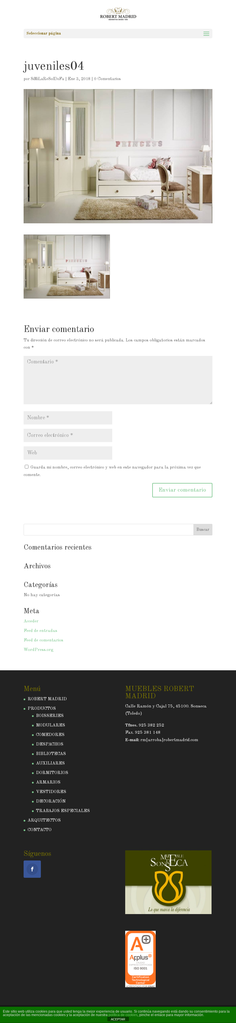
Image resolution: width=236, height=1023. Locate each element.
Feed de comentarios (43, 640)
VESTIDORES (51, 792)
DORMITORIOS (52, 773)
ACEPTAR (118, 1019)
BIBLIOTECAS (51, 754)
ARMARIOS (48, 782)
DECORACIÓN (51, 801)
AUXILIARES (50, 763)
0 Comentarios (107, 79)
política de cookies (123, 1015)
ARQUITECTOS (44, 820)
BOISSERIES (50, 716)
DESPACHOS (49, 744)
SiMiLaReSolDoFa (47, 79)
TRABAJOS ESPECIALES (63, 811)
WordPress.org (38, 650)
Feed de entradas (40, 631)
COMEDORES (50, 735)
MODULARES (50, 725)
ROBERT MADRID (47, 699)
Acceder (31, 621)
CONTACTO (40, 830)
